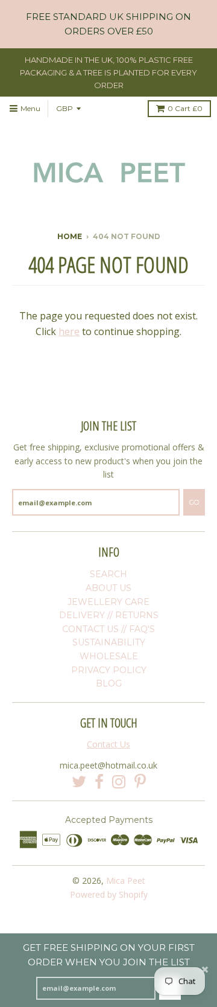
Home (69, 236)
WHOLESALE (109, 656)
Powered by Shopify (109, 894)
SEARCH (108, 574)
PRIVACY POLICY (108, 670)
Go (194, 502)
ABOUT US (108, 588)
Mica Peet (125, 880)
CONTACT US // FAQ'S (108, 629)
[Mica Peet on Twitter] (79, 782)
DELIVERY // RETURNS (109, 615)
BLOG (109, 683)
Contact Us (108, 744)
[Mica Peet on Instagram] (119, 782)
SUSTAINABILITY (108, 642)
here (69, 331)
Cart (185, 108)
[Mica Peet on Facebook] (99, 782)
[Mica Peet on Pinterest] (140, 782)
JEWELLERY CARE (108, 601)
